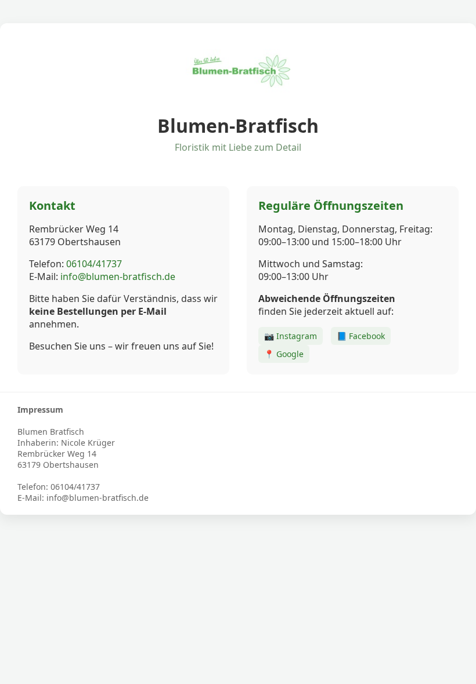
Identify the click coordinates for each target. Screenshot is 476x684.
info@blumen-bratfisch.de (117, 276)
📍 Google (284, 353)
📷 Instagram (290, 335)
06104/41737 (94, 263)
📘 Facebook (361, 335)
